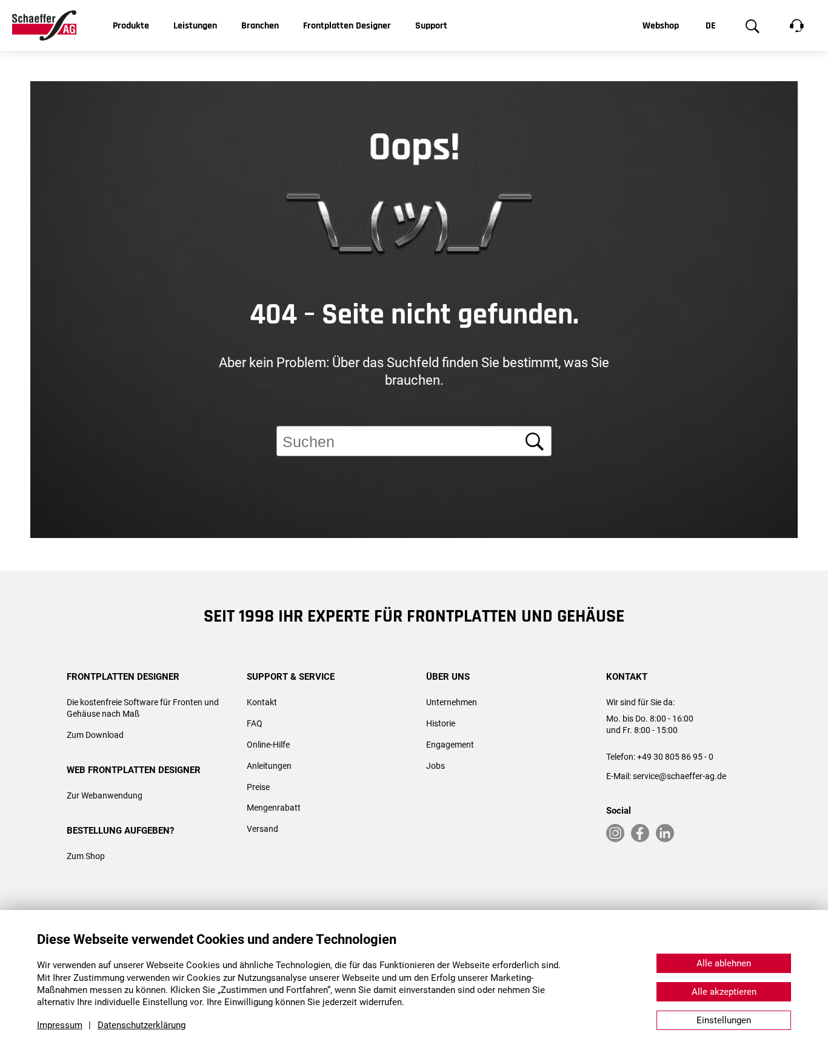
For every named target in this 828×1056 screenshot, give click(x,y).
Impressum (59, 1025)
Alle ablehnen (723, 963)
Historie (440, 723)
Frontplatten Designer (347, 25)
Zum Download (95, 735)
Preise (258, 787)
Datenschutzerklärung (141, 1025)
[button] (798, 595)
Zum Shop (86, 856)
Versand (262, 829)
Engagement (450, 744)
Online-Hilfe (268, 744)
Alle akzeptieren (724, 991)
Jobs (435, 766)
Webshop (661, 25)
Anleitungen (269, 766)
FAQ (254, 723)
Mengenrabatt (274, 807)
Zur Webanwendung (104, 795)
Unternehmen (451, 702)
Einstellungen (723, 1020)
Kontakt (262, 702)
